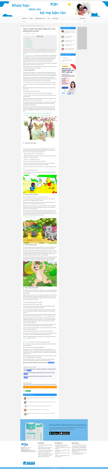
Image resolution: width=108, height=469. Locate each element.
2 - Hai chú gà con (28, 40)
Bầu (49, 18)
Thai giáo (29, 25)
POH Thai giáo (44, 316)
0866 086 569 (28, 447)
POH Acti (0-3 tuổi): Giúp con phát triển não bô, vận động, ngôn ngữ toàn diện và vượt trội (79, 450)
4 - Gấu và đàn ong (28, 44)
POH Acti (25, 374)
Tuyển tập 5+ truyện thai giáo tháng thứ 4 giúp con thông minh (38, 113)
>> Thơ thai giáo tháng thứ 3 (29, 217)
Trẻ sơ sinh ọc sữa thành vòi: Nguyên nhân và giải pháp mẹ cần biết (45, 453)
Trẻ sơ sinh (55, 18)
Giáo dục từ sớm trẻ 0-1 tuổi (67, 61)
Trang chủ (24, 18)
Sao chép (43, 387)
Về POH (31, 18)
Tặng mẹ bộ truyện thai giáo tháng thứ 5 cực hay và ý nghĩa (37, 115)
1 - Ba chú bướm (27, 38)
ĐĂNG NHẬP (82, 18)
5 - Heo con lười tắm (28, 46)
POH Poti (25, 377)
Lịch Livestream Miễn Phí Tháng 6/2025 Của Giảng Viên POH (44, 456)
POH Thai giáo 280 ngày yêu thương (79, 445)
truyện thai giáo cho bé (30, 55)
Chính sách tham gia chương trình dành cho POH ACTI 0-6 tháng (45, 448)
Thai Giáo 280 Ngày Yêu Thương (37, 25)
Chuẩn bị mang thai (40, 18)
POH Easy (29, 370)
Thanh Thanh (28, 33)
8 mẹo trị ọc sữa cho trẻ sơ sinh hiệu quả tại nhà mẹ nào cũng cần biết (45, 451)
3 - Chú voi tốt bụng (28, 42)
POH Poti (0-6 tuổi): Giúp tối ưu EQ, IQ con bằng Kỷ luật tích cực (79, 453)
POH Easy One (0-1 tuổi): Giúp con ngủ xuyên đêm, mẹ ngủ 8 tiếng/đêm (79, 447)
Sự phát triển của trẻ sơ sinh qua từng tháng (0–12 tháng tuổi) (61, 445)
